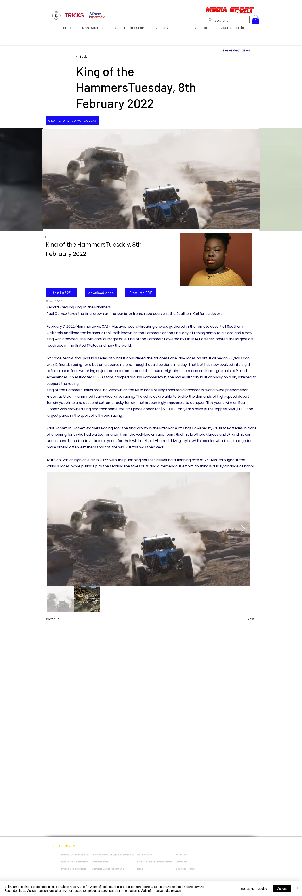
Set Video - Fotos (185, 868)
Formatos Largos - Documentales (154, 861)
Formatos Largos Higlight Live (108, 868)
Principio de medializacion (75, 854)
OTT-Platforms (144, 854)
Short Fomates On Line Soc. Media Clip (113, 854)
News (140, 868)
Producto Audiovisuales (73, 868)
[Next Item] (242, 528)
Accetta (282, 888)
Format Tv (181, 854)
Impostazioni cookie (253, 888)
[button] (255, 19)
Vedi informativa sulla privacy (161, 890)
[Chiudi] (296, 888)
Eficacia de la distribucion (74, 861)
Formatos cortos (100, 861)
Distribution (182, 861)
